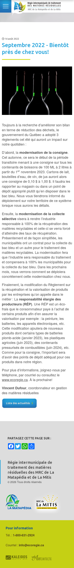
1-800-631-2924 (24, 535)
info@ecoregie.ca (31, 545)
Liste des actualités (18, 403)
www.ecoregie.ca (15, 379)
